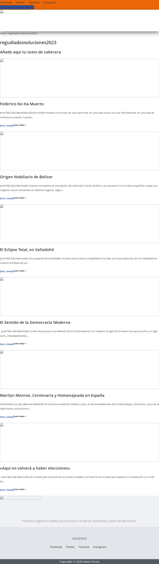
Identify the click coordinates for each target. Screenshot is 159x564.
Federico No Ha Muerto (22, 103)
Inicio (3, 33)
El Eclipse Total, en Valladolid (27, 249)
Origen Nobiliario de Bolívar (26, 176)
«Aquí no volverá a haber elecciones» (35, 468)
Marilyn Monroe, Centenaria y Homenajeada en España (52, 395)
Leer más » (20, 125)
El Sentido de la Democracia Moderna (35, 322)
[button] (116, 27)
